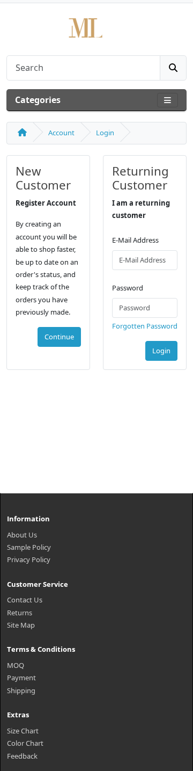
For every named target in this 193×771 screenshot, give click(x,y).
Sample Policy (29, 547)
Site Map (21, 625)
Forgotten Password (144, 326)
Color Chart (25, 743)
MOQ (15, 665)
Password (127, 288)
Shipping (21, 690)
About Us (22, 535)
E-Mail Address (135, 240)
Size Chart (23, 731)
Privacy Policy (28, 559)
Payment (21, 677)
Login (105, 132)
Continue (59, 336)
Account (61, 132)
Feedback (22, 756)
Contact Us (24, 600)
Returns (19, 612)
